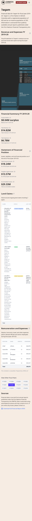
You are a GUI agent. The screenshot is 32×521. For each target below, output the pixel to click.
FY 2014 (26, 388)
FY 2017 (4, 388)
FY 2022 (26, 381)
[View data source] (13, 193)
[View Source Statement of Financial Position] (30, 151)
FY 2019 (19, 385)
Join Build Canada (21, 2)
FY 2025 (4, 381)
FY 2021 (4, 385)
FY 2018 (26, 385)
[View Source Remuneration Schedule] (29, 328)
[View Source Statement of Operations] (30, 33)
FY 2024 (12, 381)
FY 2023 (19, 381)
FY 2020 (12, 385)
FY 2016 (12, 388)
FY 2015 (19, 388)
